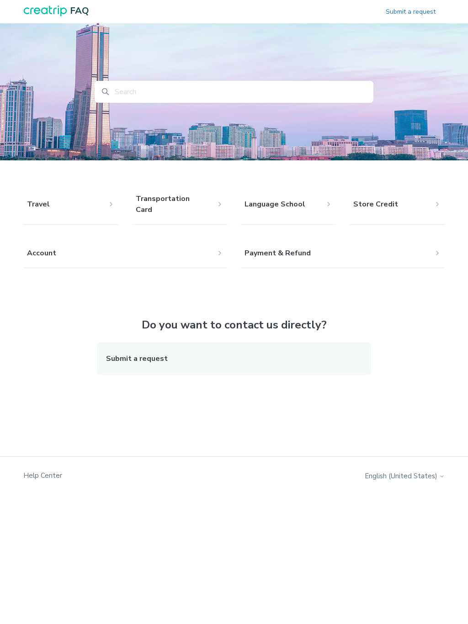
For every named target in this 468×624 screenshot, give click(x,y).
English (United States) (402, 476)
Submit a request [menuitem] (137, 359)
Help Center (42, 475)
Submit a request (411, 11)
